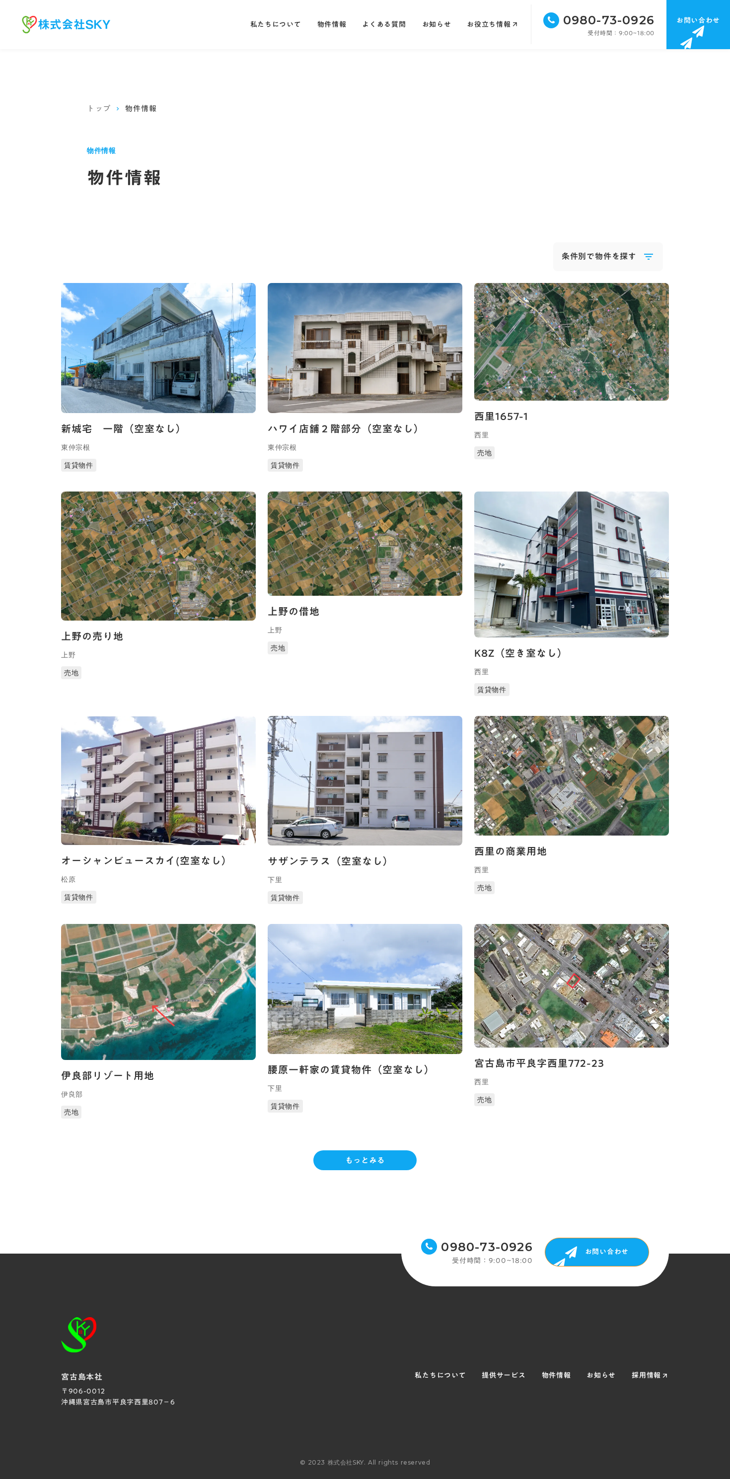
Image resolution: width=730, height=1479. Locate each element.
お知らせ (601, 1376)
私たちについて (275, 25)
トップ (98, 108)
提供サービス (503, 1376)
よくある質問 (384, 25)
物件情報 (556, 1376)
